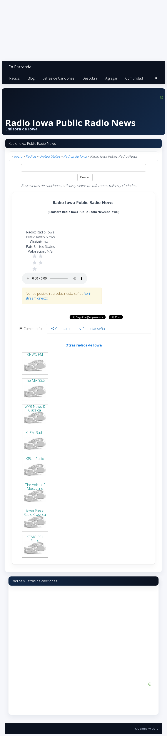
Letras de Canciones (58, 78)
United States (49, 156)
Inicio (18, 156)
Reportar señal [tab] (93, 328)
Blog (31, 78)
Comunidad (134, 78)
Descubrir (89, 78)
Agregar (111, 78)
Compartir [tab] (62, 328)
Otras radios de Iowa (83, 345)
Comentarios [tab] (33, 328)
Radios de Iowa (75, 156)
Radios (14, 78)
